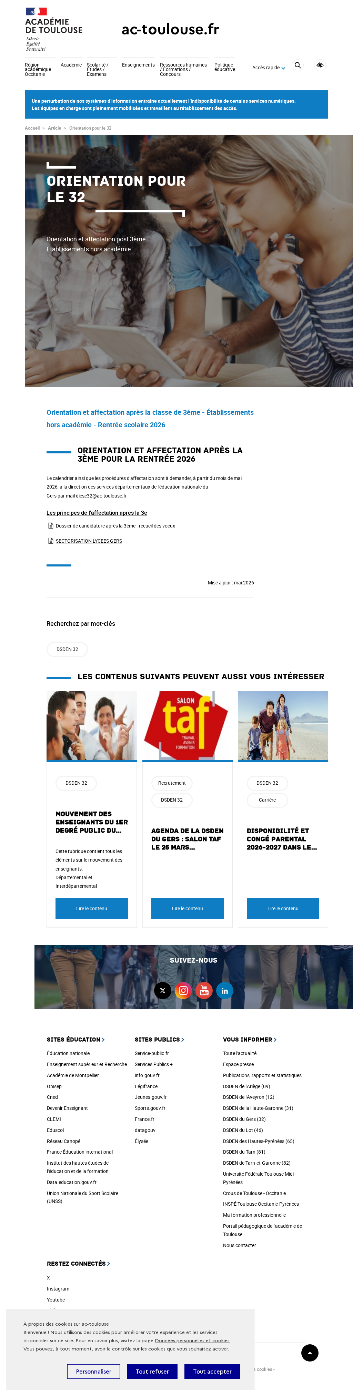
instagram (183, 990)
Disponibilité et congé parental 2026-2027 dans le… (282, 839)
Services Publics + (154, 1064)
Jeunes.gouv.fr (151, 1097)
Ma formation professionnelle (254, 1215)
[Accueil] (59, 29)
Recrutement (172, 783)
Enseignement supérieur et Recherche (87, 1064)
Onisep (54, 1086)
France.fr (144, 1119)
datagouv (145, 1130)
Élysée (141, 1141)
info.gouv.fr (147, 1075)
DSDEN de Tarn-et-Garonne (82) (257, 1162)
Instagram (58, 1288)
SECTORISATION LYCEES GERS (89, 541)
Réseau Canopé (63, 1141)
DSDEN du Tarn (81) (244, 1151)
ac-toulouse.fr (170, 29)
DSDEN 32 (67, 649)
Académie (71, 65)
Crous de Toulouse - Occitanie (254, 1193)
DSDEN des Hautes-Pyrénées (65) (258, 1141)
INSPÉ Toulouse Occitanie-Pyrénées (261, 1204)
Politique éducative (224, 67)
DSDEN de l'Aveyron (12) (248, 1097)
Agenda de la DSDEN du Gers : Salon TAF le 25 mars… (187, 839)
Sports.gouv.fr (150, 1108)
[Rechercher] (298, 68)
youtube (204, 990)
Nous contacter (239, 1245)
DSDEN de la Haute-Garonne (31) (258, 1108)
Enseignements (138, 65)
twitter (162, 990)
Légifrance (146, 1086)
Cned (52, 1097)
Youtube (56, 1299)
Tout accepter (212, 1371)
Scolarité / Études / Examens (98, 70)
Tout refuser (152, 1371)
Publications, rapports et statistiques (262, 1075)
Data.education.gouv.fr (72, 1182)
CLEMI (54, 1119)
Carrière (267, 799)
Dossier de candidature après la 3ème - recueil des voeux (115, 525)
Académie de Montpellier (73, 1075)
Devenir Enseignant (67, 1108)
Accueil (32, 128)
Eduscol (55, 1130)
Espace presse (238, 1064)
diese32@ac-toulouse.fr (101, 495)
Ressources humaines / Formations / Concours (183, 70)
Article (54, 128)
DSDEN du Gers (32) (244, 1119)
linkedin (224, 990)
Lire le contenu (91, 908)
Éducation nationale (68, 1053)
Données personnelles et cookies (192, 1340)
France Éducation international (80, 1151)
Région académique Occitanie (38, 70)
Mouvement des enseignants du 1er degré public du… (92, 822)
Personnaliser (93, 1371)
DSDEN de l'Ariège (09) (246, 1086)
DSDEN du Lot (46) (243, 1130)
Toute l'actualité (239, 1053)
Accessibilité (320, 65)
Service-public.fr (152, 1053)
